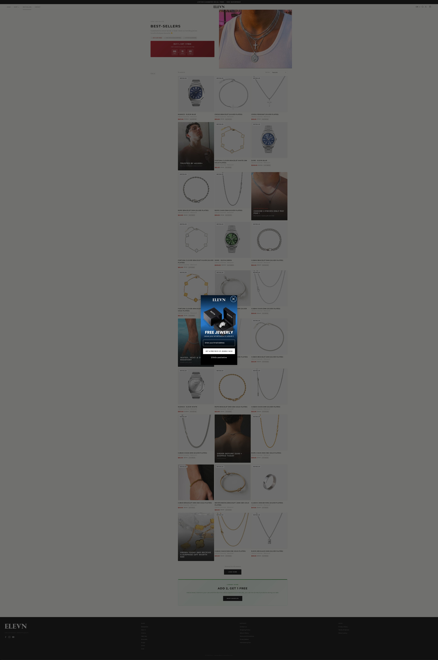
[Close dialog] (233, 299)
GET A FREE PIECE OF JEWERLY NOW (219, 351)
